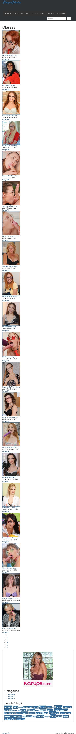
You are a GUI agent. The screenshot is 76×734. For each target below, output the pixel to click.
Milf (41, 713)
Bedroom (29, 707)
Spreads (40, 716)
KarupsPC (5, 59)
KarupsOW (5, 89)
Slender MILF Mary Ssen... (10, 176)
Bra (53, 707)
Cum (10, 710)
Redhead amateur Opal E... (11, 296)
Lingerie (24, 712)
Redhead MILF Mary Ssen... (11, 387)
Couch (6, 710)
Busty (65, 707)
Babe (15, 707)
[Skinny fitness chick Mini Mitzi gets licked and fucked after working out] (11, 555)
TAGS (28, 14)
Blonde (42, 707)
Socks (34, 716)
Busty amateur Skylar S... (10, 115)
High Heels (63, 710)
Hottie (6, 713)
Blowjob (49, 707)
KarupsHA (5, 119)
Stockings (47, 716)
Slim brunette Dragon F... (10, 357)
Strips (53, 716)
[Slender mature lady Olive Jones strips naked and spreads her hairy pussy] (11, 585)
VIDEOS (35, 14)
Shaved (68, 713)
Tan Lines (59, 716)
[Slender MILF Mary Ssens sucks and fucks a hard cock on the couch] (11, 163)
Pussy (57, 713)
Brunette (58, 707)
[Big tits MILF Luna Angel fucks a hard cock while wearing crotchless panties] (11, 132)
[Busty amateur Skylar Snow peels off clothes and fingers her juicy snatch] (11, 102)
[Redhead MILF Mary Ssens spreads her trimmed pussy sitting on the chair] (11, 374)
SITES (43, 14)
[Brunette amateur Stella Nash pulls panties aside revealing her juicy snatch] (11, 313)
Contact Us (5, 733)
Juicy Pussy (12, 713)
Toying (10, 719)
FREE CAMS (61, 14)
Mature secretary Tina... (9, 628)
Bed (24, 707)
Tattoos (66, 716)
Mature (38, 713)
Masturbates (31, 713)
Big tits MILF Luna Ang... (10, 146)
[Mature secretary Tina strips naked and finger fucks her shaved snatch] (11, 615)
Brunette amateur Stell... (10, 327)
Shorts (19, 716)
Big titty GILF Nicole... (9, 85)
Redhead (63, 713)
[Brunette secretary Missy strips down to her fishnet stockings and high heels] (11, 404)
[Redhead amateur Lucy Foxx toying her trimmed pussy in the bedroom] (11, 434)
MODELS (8, 14)
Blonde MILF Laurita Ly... (10, 508)
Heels (56, 710)
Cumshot (14, 710)
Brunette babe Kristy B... (10, 477)
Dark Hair (23, 710)
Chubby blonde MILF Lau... (10, 236)
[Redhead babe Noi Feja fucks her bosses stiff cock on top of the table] (11, 42)
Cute (19, 710)
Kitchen (18, 713)
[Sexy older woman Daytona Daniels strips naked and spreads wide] (11, 253)
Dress (28, 710)
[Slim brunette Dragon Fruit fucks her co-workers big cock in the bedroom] (11, 343)
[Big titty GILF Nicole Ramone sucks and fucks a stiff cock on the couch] (11, 72)
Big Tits (35, 707)
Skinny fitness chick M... (9, 568)
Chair (70, 707)
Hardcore (50, 710)
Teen (5, 719)
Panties (52, 712)
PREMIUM (51, 14)
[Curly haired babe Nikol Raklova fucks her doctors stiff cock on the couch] (11, 193)
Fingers (32, 710)
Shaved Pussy (10, 716)
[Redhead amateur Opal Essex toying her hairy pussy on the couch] (11, 283)
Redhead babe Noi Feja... (10, 55)
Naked (46, 713)
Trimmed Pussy (20, 719)
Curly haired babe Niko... (10, 206)
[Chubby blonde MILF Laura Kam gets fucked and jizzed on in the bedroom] (11, 223)
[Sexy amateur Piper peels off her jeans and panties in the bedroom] (11, 524)
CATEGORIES (18, 14)
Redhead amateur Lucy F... (10, 447)
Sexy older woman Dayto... (10, 266)
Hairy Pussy (43, 710)
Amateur (8, 707)
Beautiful (20, 707)
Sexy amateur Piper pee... (10, 538)
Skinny (24, 716)
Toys (14, 719)
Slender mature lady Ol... (10, 598)
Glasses (37, 710)
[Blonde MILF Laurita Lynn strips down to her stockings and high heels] (11, 494)
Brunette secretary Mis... (10, 417)
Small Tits (29, 716)
